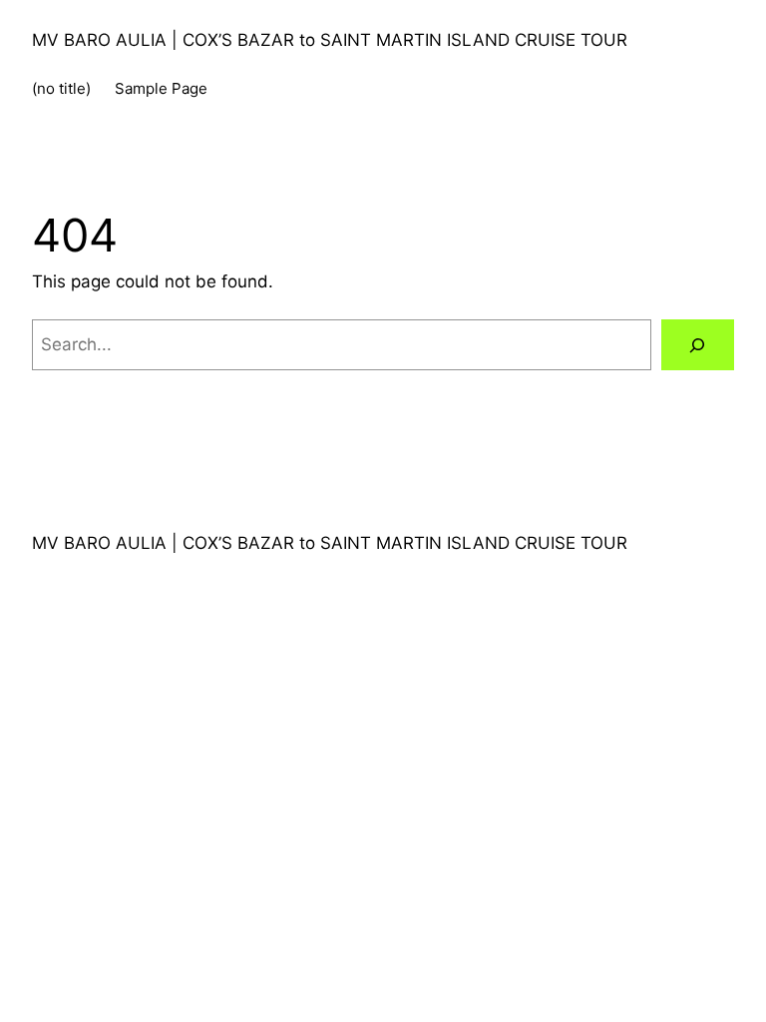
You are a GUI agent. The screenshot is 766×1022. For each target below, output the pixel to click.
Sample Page (161, 88)
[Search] (697, 344)
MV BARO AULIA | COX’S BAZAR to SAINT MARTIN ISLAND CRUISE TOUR (329, 40)
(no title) (61, 88)
